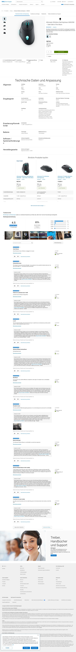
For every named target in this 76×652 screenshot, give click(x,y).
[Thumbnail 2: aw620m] (4, 22)
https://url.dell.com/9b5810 (27, 279)
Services (3, 585)
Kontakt (57, 570)
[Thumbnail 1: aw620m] (4, 18)
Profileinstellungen (23, 572)
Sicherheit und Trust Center (60, 585)
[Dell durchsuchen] (42, 1)
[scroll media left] (4, 235)
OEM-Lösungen (40, 581)
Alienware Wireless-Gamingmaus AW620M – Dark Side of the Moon (25, 177)
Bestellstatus (22, 570)
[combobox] (29, 2)
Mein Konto (22, 568)
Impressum (14, 602)
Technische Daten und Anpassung (22, 13)
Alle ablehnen (26, 647)
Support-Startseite (41, 568)
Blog (56, 579)
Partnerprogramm (41, 583)
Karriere (21, 581)
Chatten (40, 627)
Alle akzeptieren (34, 647)
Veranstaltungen (59, 581)
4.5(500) (43, 179)
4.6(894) (64, 179)
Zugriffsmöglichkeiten (6, 602)
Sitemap (3, 568)
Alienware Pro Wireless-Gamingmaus (43, 177)
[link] (59, 1)
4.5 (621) (54, 27)
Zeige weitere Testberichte (19, 527)
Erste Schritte (53, 555)
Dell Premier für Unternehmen (69, 4)
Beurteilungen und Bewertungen (9, 214)
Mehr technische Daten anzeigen (37, 205)
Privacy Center (58, 583)
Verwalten (7, 647)
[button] (53, 1)
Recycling (21, 589)
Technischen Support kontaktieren (44, 570)
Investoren (22, 585)
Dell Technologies (5, 597)
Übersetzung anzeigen (17, 253)
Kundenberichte (23, 593)
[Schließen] (38, 635)
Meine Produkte (23, 574)
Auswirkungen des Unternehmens (26, 591)
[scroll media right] (72, 235)
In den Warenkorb (61, 51)
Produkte (3, 581)
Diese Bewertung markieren (25, 256)
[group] (27, 32)
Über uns (21, 579)
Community (58, 568)
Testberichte (43, 13)
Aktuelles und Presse (23, 587)
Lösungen (4, 583)
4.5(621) (23, 179)
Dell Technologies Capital (24, 583)
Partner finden (40, 579)
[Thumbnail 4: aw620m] (4, 29)
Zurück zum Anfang (46, 527)
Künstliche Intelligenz (6, 579)
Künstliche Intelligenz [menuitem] (5, 4)
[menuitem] (14, 4)
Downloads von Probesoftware (61, 587)
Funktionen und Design (35, 13)
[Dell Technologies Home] (6, 1)
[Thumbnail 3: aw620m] (4, 25)
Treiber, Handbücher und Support (54, 13)
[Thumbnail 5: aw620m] (4, 32)
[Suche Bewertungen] (32, 243)
